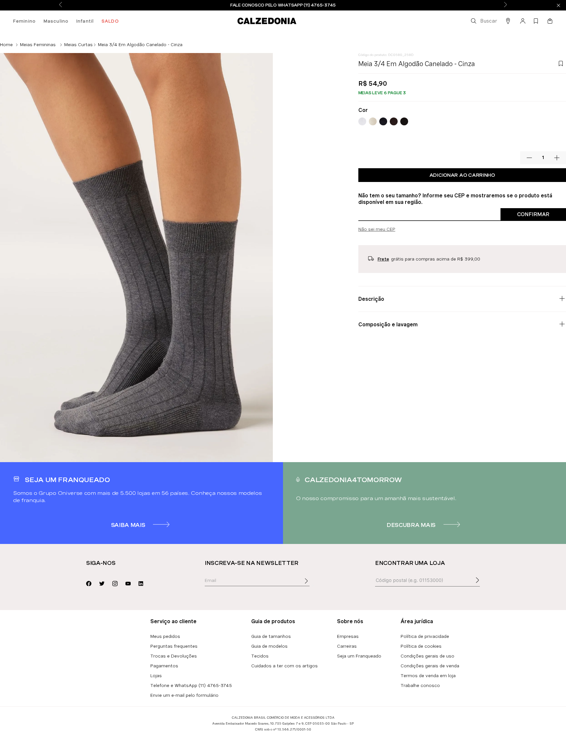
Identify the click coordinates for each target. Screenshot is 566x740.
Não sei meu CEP (376, 229)
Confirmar (533, 214)
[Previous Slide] (61, 5)
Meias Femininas (38, 44)
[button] (483, 21)
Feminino (24, 21)
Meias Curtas (78, 44)
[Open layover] (312, 585)
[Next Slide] (505, 5)
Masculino (56, 21)
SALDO (110, 21)
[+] (557, 157)
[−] (529, 157)
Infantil (85, 21)
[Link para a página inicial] (6, 44)
